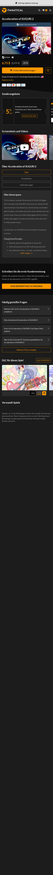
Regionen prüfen (7, 80)
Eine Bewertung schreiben (27, 286)
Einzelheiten (26, 178)
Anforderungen (26, 185)
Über (26, 172)
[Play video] (24, 147)
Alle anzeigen (43, 360)
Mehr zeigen (25, 253)
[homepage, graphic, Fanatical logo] (12, 10)
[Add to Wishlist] (48, 70)
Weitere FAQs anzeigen (26, 350)
